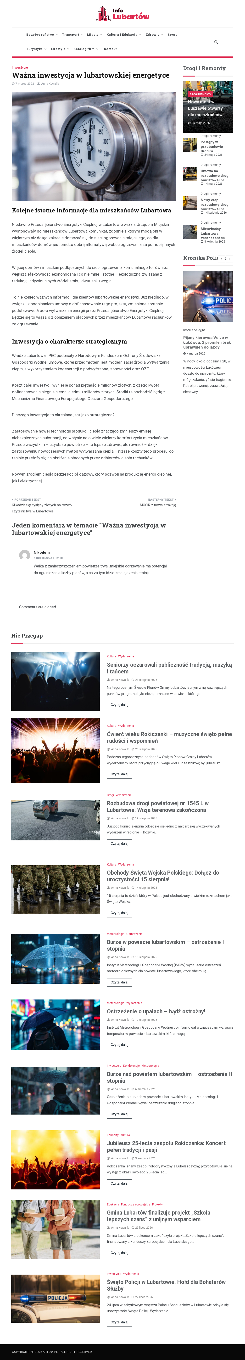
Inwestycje (20, 67)
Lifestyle (58, 49)
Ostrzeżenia (134, 934)
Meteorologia (115, 934)
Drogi (110, 795)
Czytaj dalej (119, 705)
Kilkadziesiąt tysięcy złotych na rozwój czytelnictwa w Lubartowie (42, 508)
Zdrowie (153, 34)
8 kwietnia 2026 (214, 241)
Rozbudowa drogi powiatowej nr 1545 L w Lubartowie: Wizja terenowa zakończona (158, 806)
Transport (70, 34)
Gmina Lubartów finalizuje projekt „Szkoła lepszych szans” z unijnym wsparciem (158, 1216)
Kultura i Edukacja (122, 34)
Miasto (93, 34)
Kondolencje (131, 1065)
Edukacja (113, 1204)
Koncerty (113, 1135)
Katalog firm (84, 49)
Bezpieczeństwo (40, 34)
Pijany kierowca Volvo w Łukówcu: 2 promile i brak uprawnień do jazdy (207, 342)
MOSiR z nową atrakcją (158, 505)
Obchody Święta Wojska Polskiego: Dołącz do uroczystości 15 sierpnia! (163, 876)
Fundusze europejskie (135, 1204)
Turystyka (34, 49)
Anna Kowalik (50, 83)
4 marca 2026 (196, 353)
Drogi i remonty (200, 94)
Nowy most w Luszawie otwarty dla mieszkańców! (206, 108)
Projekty (157, 1204)
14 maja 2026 (213, 183)
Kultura (111, 656)
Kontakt (110, 49)
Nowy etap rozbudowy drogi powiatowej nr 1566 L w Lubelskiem (215, 209)
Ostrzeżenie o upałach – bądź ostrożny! (156, 1011)
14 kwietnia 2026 (215, 212)
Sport (172, 34)
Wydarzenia (126, 656)
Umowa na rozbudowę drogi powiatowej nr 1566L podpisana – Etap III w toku (215, 180)
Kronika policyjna (194, 330)
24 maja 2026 (213, 154)
